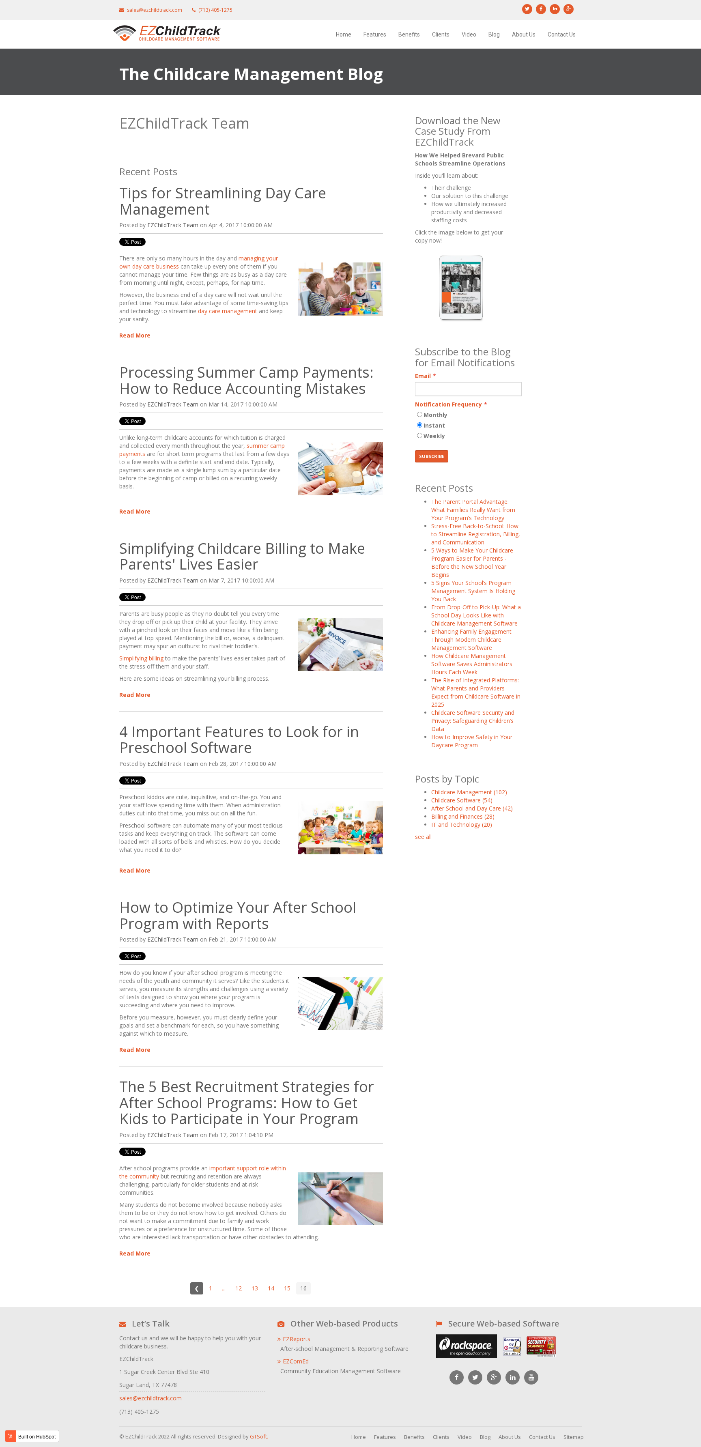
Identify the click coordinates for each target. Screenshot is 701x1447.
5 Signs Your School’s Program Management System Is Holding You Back (473, 591)
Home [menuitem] (343, 34)
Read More (135, 335)
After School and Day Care (472, 808)
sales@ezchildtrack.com (150, 1398)
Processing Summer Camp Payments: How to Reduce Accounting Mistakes (246, 380)
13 (255, 1288)
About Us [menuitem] (523, 34)
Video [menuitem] (469, 34)
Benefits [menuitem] (409, 34)
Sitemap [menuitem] (573, 1437)
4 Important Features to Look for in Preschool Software (239, 740)
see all (423, 837)
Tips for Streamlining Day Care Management (222, 201)
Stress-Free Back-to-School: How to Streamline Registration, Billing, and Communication (475, 534)
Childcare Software (461, 800)
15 (287, 1288)
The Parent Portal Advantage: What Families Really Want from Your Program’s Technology (473, 510)
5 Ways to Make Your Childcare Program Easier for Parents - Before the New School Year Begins (472, 562)
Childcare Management (469, 792)
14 (271, 1288)
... (224, 1288)
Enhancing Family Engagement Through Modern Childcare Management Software (471, 639)
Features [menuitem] (374, 34)
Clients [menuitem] (440, 34)
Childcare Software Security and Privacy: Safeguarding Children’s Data (472, 721)
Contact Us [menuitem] (562, 34)
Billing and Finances (463, 816)
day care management (227, 311)
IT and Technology (461, 824)
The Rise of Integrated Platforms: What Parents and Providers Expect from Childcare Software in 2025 (475, 692)
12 (238, 1288)
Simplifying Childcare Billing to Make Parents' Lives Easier (242, 556)
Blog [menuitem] (494, 34)
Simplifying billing (141, 658)
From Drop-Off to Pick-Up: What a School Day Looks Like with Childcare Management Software (476, 615)
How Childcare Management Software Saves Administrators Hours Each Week (471, 664)
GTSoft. (259, 1436)
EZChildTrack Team (172, 225)
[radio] (468, 416)
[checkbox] (468, 426)
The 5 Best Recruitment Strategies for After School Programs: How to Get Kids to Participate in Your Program (246, 1103)
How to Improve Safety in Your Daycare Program (471, 741)
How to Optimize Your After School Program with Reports (237, 915)
